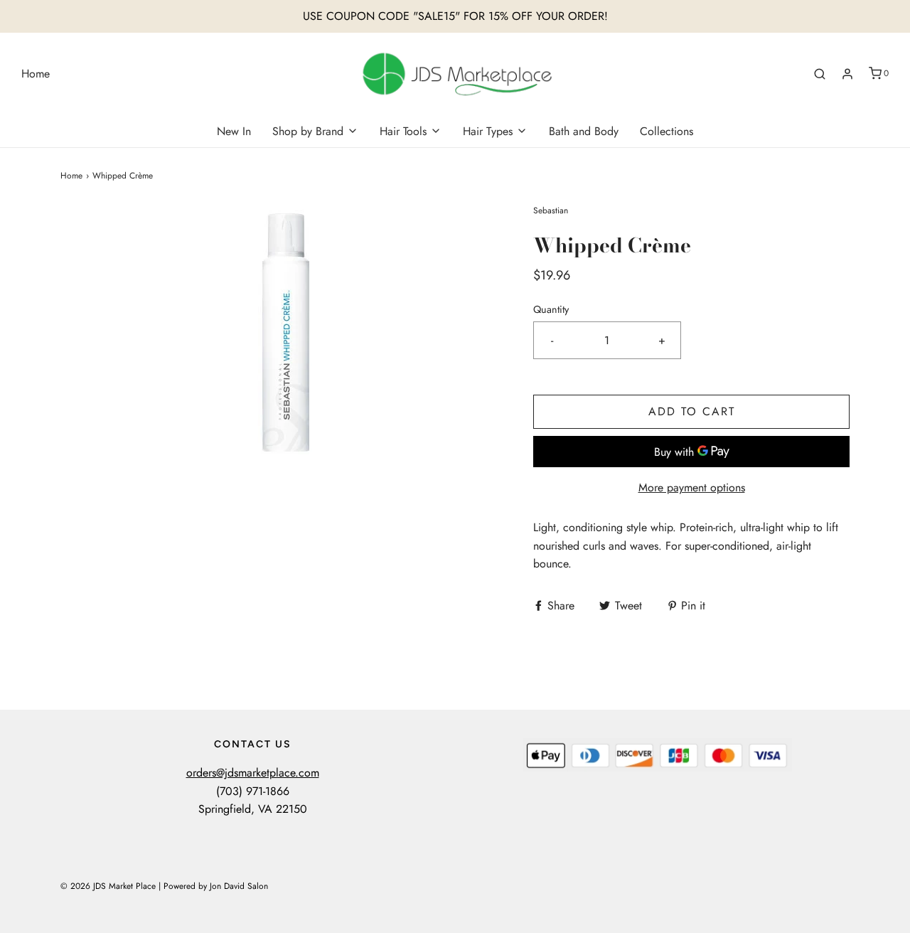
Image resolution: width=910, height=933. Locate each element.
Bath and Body (584, 131)
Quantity (551, 309)
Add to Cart (691, 411)
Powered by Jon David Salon (216, 886)
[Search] (819, 74)
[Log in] (847, 74)
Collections (666, 131)
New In (234, 131)
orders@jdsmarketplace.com (252, 772)
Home (35, 73)
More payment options (691, 487)
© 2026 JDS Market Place (108, 886)
